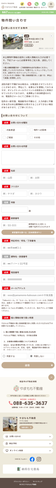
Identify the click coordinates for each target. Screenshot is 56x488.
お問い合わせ (15, 436)
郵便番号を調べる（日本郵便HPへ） (27, 232)
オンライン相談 (16, 450)
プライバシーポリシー (21, 481)
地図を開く (25, 427)
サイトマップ (37, 481)
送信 (27, 365)
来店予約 (13, 443)
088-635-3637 (30, 403)
